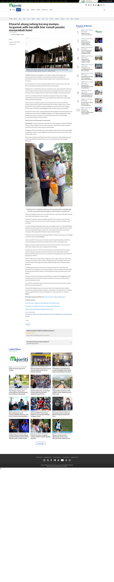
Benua (23, 9)
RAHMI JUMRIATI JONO (18, 34)
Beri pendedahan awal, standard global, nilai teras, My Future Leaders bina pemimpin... (18, 414)
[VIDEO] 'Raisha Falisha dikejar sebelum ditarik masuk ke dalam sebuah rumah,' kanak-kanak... (19, 436)
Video (51, 9)
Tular (43, 18)
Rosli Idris (27, 316)
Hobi (67, 18)
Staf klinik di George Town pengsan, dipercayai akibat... (87, 78)
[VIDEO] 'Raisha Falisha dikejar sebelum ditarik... (86, 43)
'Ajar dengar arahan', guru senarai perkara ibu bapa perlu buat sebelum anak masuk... (18, 392)
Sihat (72, 18)
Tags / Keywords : (30, 312)
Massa (38, 18)
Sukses (33, 18)
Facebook (50, 297)
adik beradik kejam (44, 314)
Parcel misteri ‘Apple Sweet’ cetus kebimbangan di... (87, 104)
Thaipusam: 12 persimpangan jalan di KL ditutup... (87, 69)
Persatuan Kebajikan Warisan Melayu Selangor (60, 314)
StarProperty (24, 1)
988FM (65, 1)
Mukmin (33, 9)
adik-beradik (36, 314)
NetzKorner (45, 9)
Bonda (15, 18)
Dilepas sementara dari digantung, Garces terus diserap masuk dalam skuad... (61, 436)
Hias (28, 18)
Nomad (76, 18)
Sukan (28, 9)
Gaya (24, 18)
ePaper (2, 1)
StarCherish (30, 1)
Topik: (27, 320)
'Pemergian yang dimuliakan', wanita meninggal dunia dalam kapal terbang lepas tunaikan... (62, 370)
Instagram (56, 297)
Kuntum (56, 1)
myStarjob (48, 1)
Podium (57, 18)
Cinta (20, 18)
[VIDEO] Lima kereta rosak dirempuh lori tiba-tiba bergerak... (87, 95)
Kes (47, 18)
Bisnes (51, 18)
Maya (14, 9)
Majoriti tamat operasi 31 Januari (17, 369)
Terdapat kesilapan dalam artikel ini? (37, 342)
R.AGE (15, 1)
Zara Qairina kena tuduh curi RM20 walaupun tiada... (86, 52)
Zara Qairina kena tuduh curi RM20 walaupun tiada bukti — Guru (61, 414)
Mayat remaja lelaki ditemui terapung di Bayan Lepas (39, 309)
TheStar (7, 1)
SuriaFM (61, 1)
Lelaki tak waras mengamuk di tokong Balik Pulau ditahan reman (42, 303)
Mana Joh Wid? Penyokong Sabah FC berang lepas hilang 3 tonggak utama (40, 414)
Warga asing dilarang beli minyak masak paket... (87, 86)
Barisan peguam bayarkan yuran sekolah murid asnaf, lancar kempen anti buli (41, 370)
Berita (18, 9)
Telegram (63, 297)
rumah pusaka (28, 314)
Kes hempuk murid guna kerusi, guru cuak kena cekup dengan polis (42, 306)
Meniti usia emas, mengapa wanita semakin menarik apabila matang (40, 436)
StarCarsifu (37, 1)
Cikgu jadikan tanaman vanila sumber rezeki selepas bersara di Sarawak (61, 392)
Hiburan (63, 18)
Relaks (38, 9)
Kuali (53, 1)
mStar (19, 1)
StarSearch (42, 1)
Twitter (46, 297)
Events (11, 1)
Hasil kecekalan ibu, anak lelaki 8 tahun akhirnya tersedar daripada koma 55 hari (40, 392)
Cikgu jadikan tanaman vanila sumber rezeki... (85, 60)
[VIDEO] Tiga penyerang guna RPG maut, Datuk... (87, 112)
